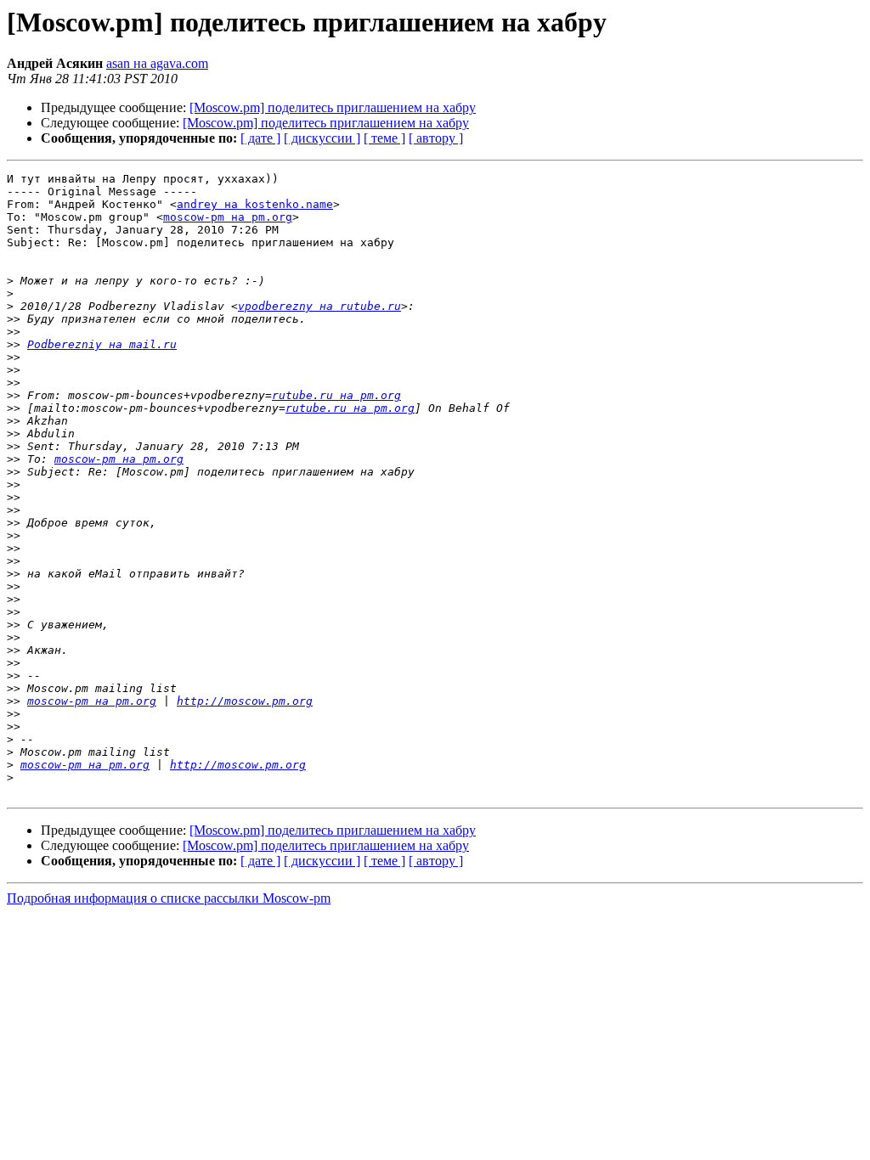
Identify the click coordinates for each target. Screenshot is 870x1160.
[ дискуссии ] (322, 138)
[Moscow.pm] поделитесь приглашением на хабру (332, 107)
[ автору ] (436, 138)
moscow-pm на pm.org (227, 217)
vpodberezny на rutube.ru (319, 306)
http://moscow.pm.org (245, 701)
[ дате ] (260, 138)
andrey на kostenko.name (255, 204)
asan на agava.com (157, 63)
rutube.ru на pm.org (336, 395)
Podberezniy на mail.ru (102, 344)
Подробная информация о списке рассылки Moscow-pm (168, 898)
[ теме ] (384, 138)
